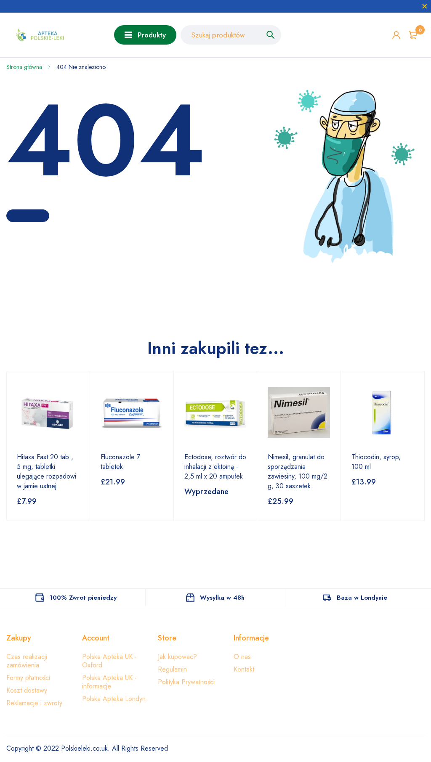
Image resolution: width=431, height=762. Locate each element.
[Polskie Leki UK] (37, 35)
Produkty (152, 35)
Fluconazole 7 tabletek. (120, 461)
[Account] (396, 35)
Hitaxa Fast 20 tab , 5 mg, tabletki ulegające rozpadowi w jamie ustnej (46, 471)
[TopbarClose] (424, 6)
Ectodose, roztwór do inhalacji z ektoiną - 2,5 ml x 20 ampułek (215, 466)
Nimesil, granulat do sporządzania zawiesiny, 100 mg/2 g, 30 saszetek (297, 471)
